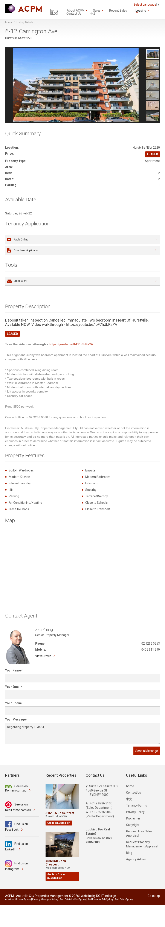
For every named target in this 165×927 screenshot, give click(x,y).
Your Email (12, 686)
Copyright (132, 825)
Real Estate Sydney (124, 899)
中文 (93, 13)
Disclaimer (133, 818)
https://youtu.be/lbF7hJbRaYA (71, 344)
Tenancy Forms (136, 805)
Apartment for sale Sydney (18, 899)
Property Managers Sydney (45, 899)
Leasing (141, 10)
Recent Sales (118, 10)
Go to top (154, 896)
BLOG (54, 13)
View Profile (43, 656)
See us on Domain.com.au (16, 788)
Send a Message (146, 751)
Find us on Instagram (16, 866)
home (54, 10)
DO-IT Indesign (106, 896)
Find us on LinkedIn (16, 846)
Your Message (15, 719)
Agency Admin (136, 859)
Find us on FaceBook (16, 826)
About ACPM (75, 10)
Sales (97, 10)
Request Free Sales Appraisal (139, 833)
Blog (129, 853)
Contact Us (73, 13)
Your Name (13, 670)
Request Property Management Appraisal (142, 844)
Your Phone (13, 703)
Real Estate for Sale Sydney (100, 899)
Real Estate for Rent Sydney (73, 899)
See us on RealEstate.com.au (18, 807)
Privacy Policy (135, 812)
